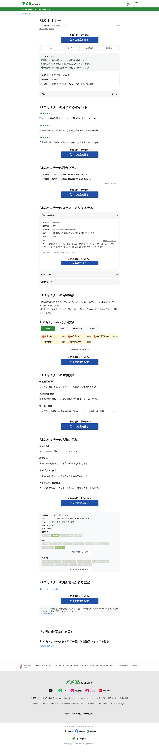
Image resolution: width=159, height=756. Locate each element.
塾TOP (21, 13)
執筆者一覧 (101, 698)
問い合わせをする (47, 613)
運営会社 (91, 703)
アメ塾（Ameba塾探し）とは (50, 698)
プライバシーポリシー (50, 703)
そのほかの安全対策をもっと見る (79, 569)
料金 (50, 48)
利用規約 (35, 703)
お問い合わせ (102, 703)
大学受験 (78, 690)
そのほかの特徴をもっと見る (79, 552)
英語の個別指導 (47, 215)
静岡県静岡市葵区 (46, 646)
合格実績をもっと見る (78, 349)
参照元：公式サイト (109, 241)
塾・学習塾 (43, 28)
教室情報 (109, 48)
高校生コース (46, 282)
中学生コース (46, 274)
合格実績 (89, 48)
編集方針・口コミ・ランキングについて (79, 698)
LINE (65, 691)
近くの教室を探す (79, 39)
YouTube (106, 691)
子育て (92, 690)
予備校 (51, 28)
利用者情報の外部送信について (73, 703)
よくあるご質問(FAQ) (119, 703)
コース (69, 48)
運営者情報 (124, 698)
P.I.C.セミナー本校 (50, 589)
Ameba (71, 731)
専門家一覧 (112, 698)
